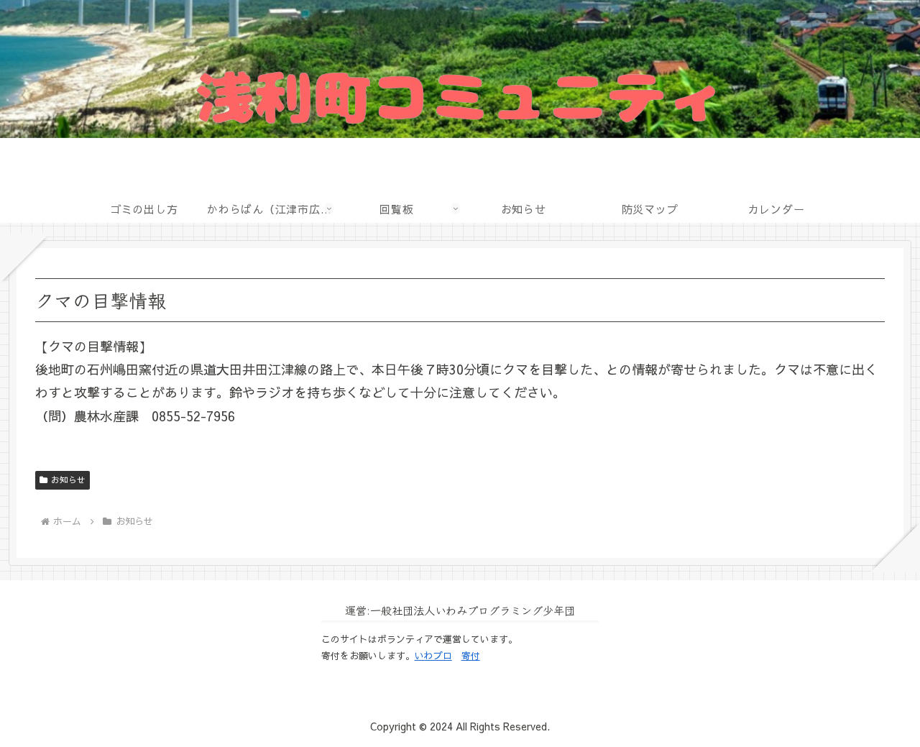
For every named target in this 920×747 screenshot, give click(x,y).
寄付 (470, 655)
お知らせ (68, 479)
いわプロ (433, 655)
